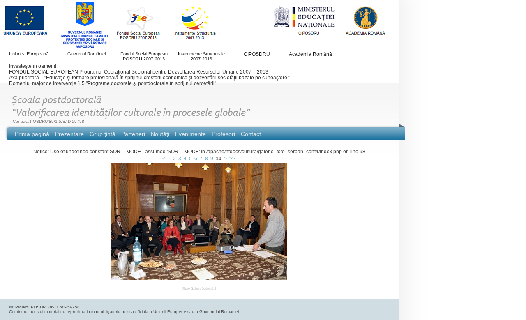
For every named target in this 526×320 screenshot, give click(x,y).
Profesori (223, 134)
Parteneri (133, 134)
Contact (251, 134)
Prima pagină (32, 134)
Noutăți (160, 134)
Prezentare (69, 134)
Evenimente (190, 134)
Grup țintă (102, 134)
